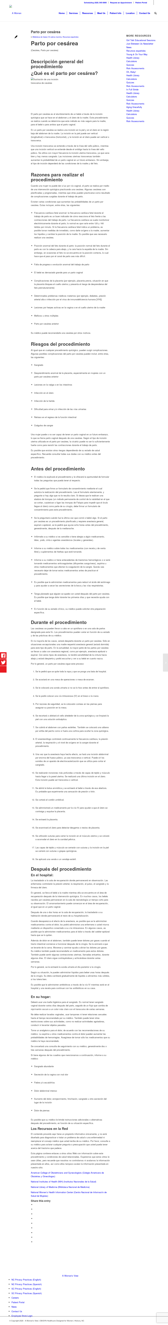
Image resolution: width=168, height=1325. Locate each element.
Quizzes (130, 64)
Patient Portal (141, 2)
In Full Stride (132, 89)
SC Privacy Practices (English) (26, 1288)
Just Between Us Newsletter (139, 43)
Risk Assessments (135, 68)
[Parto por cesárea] (16, 37)
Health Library (132, 57)
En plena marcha (55, 37)
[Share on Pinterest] (35, 1218)
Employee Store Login (21, 1315)
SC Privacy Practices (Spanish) (26, 1293)
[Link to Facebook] (151, 2)
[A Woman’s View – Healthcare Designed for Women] (15, 13)
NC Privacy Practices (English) (26, 1279)
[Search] (155, 13)
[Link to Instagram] (156, 2)
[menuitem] (95, 2)
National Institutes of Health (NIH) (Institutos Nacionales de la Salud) (63, 1181)
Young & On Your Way (136, 54)
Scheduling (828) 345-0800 (95, 2)
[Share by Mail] (35, 1241)
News (129, 47)
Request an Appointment (121, 2)
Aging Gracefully (134, 107)
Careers (15, 1297)
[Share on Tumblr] (35, 1227)
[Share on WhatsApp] (35, 1213)
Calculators (131, 61)
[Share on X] (35, 1209)
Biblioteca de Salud (40, 37)
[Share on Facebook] (35, 1204)
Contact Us (16, 1311)
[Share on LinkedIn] (35, 1223)
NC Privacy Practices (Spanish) (26, 1284)
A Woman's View (70, 1275)
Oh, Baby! (131, 71)
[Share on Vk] (35, 1232)
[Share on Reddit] (35, 1237)
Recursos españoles (70, 37)
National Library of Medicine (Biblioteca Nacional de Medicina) (60, 1187)
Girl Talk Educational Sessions (141, 40)
